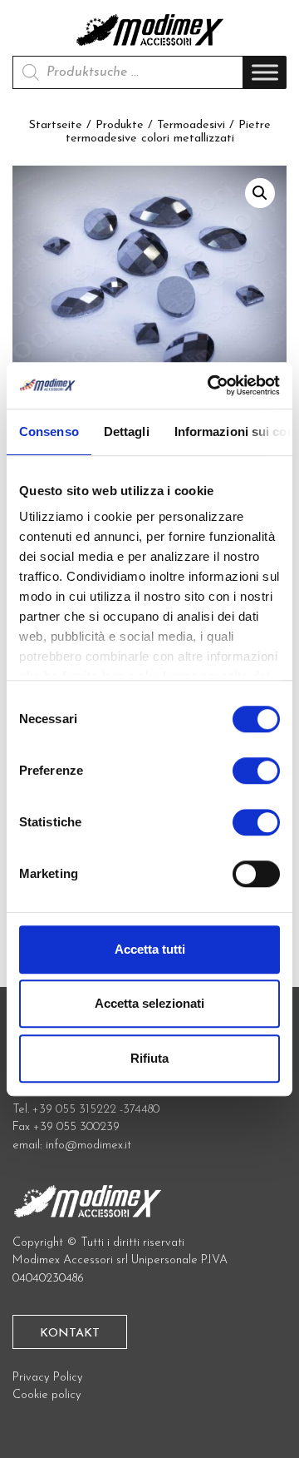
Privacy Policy (47, 1377)
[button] (260, 193)
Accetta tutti (150, 949)
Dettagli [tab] (127, 431)
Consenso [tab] (49, 431)
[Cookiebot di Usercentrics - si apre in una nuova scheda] (211, 385)
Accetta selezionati (149, 1003)
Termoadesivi (191, 125)
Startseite (55, 125)
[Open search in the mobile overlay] (127, 72)
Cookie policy (46, 1395)
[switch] (256, 777)
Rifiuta (149, 1058)
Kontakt (70, 1333)
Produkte (120, 125)
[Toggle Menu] (265, 73)
